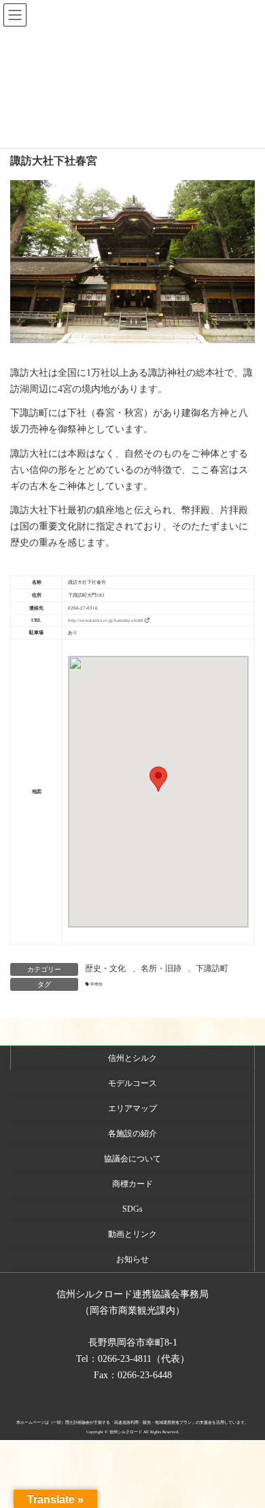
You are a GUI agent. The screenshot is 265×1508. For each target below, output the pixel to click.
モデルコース (132, 1083)
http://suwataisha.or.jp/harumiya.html (105, 620)
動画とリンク (132, 1234)
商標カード (132, 1184)
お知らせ (132, 1259)
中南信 (96, 984)
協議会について (132, 1158)
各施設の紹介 (132, 1133)
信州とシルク (132, 1058)
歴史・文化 (105, 968)
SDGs (132, 1209)
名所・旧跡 (161, 968)
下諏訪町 (212, 968)
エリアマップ (132, 1108)
